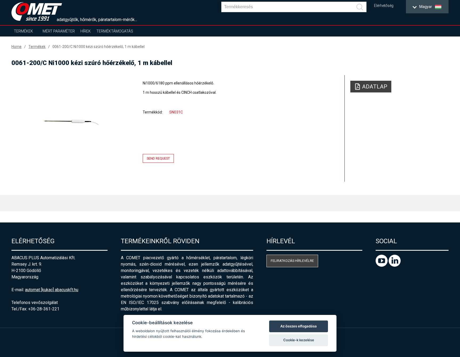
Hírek (85, 31)
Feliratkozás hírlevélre (292, 261)
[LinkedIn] (395, 265)
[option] (70, 121)
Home (16, 46)
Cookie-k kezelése (298, 340)
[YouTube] (382, 265)
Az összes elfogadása (298, 326)
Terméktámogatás (114, 31)
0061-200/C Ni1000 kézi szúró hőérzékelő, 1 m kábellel (98, 46)
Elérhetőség (383, 5)
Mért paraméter (59, 31)
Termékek (23, 31)
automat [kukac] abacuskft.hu (51, 289)
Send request (158, 158)
